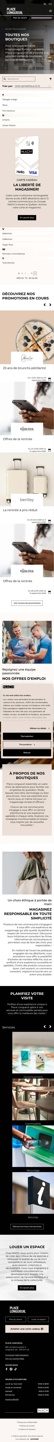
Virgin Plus (7, 245)
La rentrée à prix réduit (20, 510)
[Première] (19, 273)
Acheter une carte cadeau (25, 1329)
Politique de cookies (27, 1426)
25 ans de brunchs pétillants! (24, 368)
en (50, 4)
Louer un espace (38, 1319)
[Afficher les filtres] (50, 79)
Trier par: (7, 86)
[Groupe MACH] (43, 1411)
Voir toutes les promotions (27, 603)
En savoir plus (27, 217)
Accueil (8, 29)
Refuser (27, 753)
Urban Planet (9, 125)
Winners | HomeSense (13, 254)
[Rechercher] (45, 4)
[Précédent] (44, 304)
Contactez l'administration (17, 1355)
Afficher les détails (38, 728)
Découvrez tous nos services (27, 1226)
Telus (4, 105)
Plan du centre (20, 18)
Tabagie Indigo (9, 99)
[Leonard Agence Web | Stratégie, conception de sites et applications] (34, 1439)
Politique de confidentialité (27, 1422)
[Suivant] (50, 304)
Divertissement (33, 1077)
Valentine (7, 233)
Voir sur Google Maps (14, 1358)
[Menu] (50, 10)
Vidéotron (7, 239)
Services (33, 1217)
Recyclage (33, 1170)
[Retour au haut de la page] (49, 1438)
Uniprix (6, 120)
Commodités (33, 1123)
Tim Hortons (8, 111)
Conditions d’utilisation (27, 1429)
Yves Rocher (8, 263)
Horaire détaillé (12, 1399)
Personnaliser (25, 744)
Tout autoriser (27, 736)
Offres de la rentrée (17, 439)
